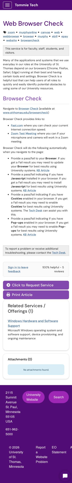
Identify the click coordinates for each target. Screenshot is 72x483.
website (11, 40)
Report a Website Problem (42, 454)
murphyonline (28, 32)
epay (64, 36)
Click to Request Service (32, 285)
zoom (11, 32)
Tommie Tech (26, 5)
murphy (43, 36)
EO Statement (59, 449)
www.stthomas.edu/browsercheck (25, 112)
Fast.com (17, 125)
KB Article (43, 170)
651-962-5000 (12, 431)
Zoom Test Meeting (23, 133)
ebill (54, 36)
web (57, 32)
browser (28, 36)
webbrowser (11, 36)
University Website (33, 397)
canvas (45, 32)
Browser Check (28, 108)
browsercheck (30, 40)
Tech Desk (35, 210)
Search (59, 397)
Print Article (21, 294)
